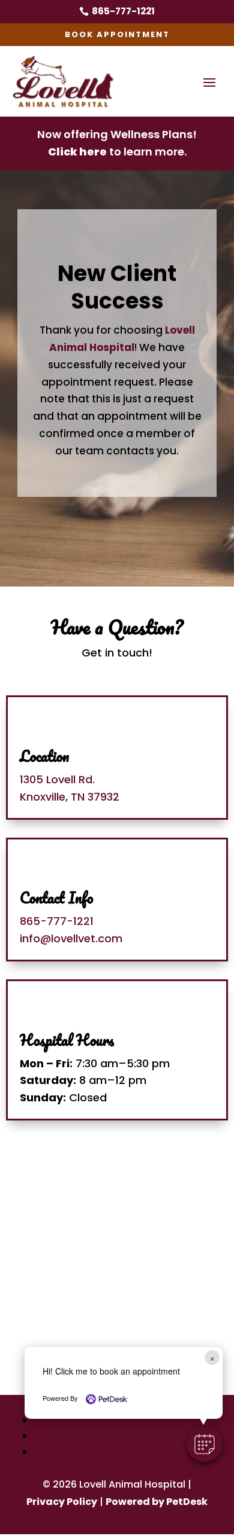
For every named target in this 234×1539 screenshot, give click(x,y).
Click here (77, 151)
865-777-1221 (57, 921)
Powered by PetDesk (157, 1502)
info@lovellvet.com (71, 938)
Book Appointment (117, 34)
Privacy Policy (61, 1502)
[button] (205, 1444)
